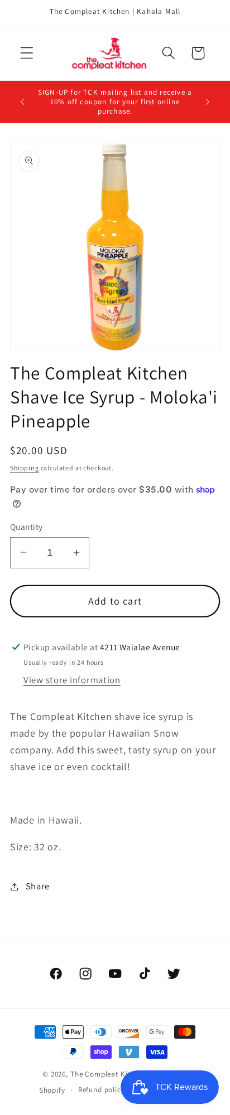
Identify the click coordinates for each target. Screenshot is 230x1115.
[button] (27, 53)
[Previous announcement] (22, 102)
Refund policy (101, 1089)
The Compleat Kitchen (108, 1074)
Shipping (24, 468)
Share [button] (38, 886)
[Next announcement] (207, 102)
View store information (72, 680)
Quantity (26, 526)
